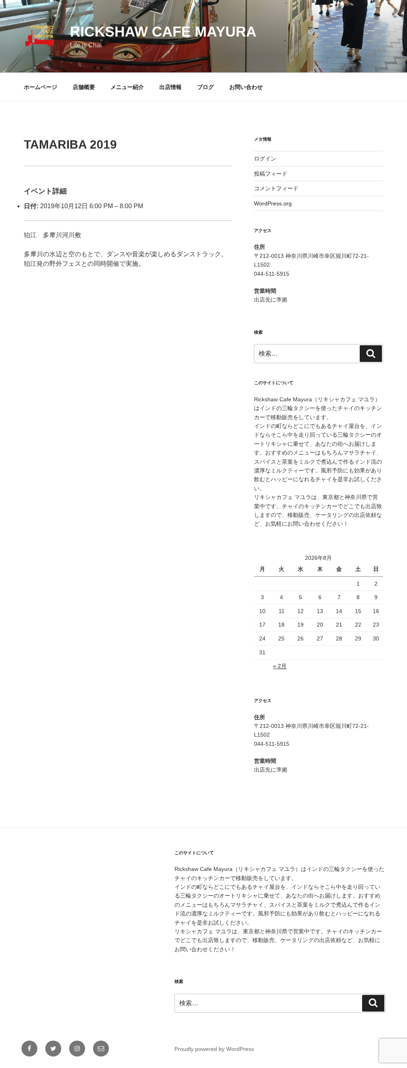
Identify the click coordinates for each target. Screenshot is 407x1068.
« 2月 (280, 666)
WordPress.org (273, 203)
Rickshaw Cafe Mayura (163, 31)
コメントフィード (276, 188)
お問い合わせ (246, 87)
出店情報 (170, 87)
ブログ (205, 87)
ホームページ (40, 87)
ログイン (265, 158)
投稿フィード (270, 173)
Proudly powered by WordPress (214, 1049)
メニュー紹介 (127, 87)
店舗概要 (84, 87)
